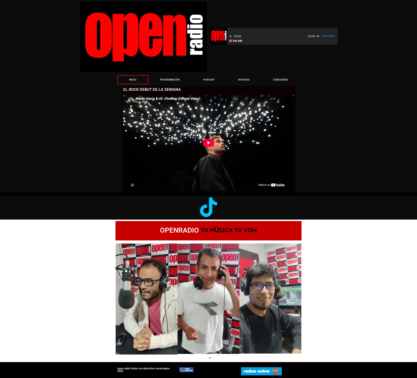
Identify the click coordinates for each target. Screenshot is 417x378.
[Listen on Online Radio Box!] (186, 371)
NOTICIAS (243, 79)
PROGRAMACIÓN (170, 79)
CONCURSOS (280, 79)
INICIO (132, 79)
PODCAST (209, 79)
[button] (204, 358)
